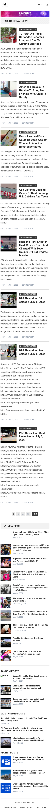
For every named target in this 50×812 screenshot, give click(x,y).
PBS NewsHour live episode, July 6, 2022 (32, 352)
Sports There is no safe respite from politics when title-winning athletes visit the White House (30, 587)
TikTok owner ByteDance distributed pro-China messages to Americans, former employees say (22, 729)
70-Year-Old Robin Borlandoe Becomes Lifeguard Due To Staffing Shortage (31, 39)
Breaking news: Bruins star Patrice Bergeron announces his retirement (28, 758)
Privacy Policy (26, 808)
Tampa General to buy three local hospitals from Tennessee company (29, 772)
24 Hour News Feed (28, 29)
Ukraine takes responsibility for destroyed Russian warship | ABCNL (28, 739)
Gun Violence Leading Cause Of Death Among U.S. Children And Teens (34, 193)
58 (28, 514)
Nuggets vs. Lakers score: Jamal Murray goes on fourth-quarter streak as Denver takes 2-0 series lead (31, 547)
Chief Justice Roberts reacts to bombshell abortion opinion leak (27, 687)
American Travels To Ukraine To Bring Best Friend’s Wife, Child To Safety (32, 92)
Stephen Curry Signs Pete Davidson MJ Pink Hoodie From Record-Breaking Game (30, 574)
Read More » (6, 68)
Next (35, 514)
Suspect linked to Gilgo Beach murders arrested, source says (30, 677)
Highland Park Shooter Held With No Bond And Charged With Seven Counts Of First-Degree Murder (33, 248)
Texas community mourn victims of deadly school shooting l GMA (28, 700)
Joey (3, 73)
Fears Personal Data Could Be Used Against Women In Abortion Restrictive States (33, 141)
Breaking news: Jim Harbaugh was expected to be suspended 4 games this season (30, 786)
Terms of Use (10, 808)
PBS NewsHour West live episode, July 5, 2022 (32, 436)
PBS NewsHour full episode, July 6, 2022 (32, 300)
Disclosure (41, 808)
